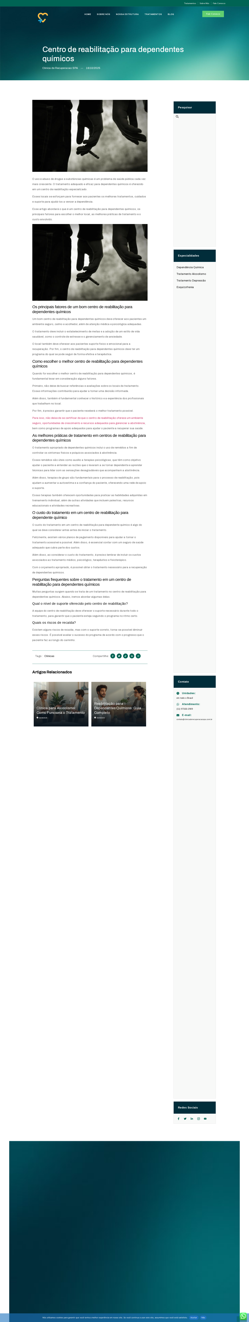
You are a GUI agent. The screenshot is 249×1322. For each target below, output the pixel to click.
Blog (171, 14)
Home (87, 14)
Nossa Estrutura (127, 14)
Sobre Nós (103, 14)
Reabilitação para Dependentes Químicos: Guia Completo (117, 708)
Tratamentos (153, 14)
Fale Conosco (213, 14)
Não (203, 1317)
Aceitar (193, 1317)
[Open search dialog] (177, 117)
